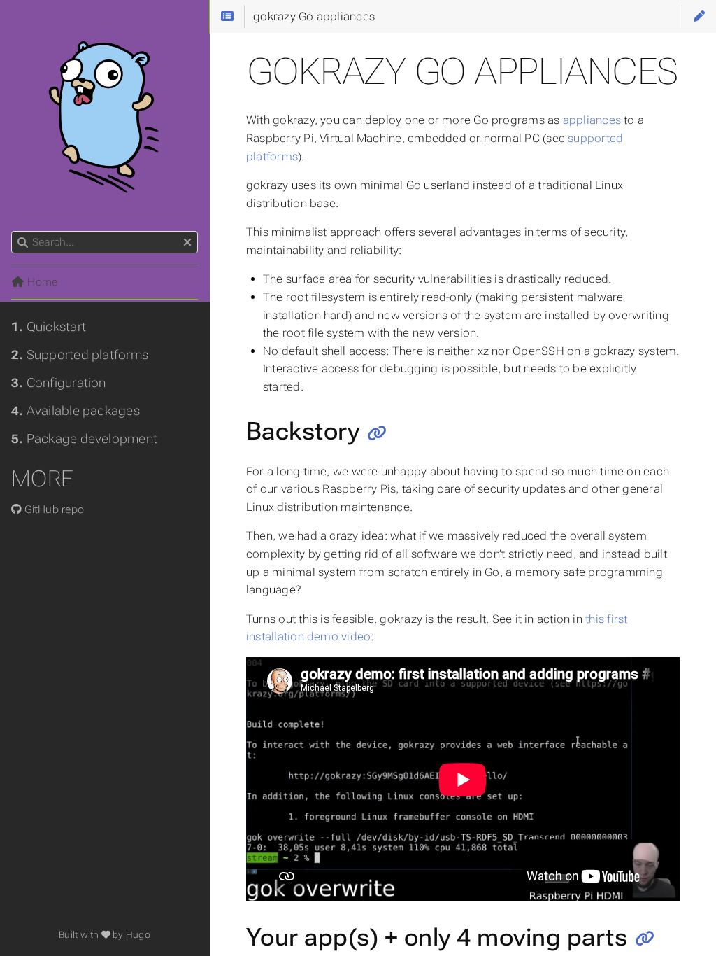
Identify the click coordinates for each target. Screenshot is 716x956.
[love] (105, 934)
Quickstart (48, 327)
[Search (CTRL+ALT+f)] (22, 242)
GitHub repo (53, 509)
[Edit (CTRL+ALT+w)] (699, 16)
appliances (592, 120)
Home (40, 282)
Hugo (138, 934)
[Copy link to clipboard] (377, 433)
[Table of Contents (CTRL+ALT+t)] (226, 16)
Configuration (58, 383)
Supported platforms (79, 355)
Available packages (75, 411)
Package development (84, 439)
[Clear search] (187, 242)
